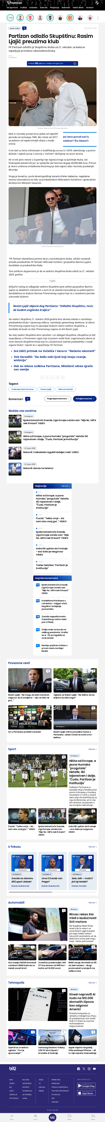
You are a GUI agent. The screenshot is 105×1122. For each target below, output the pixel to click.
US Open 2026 (29, 448)
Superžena (27, 1083)
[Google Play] (86, 1086)
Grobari (89, 7)
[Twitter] (84, 1069)
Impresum (56, 1083)
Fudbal (23, 7)
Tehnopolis (27, 1091)
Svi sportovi (12, 7)
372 (18, 417)
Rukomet (66, 7)
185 (38, 616)
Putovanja (14, 1098)
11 (90, 857)
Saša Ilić (44, 7)
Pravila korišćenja (60, 1087)
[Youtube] (94, 1069)
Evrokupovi (28, 416)
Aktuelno (73, 909)
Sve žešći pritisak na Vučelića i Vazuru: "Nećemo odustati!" (55, 351)
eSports (25, 1087)
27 (93, 708)
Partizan (14, 689)
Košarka (33, 7)
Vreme (41, 1091)
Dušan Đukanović (20, 886)
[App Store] (86, 1093)
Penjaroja (54, 7)
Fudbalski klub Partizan (23, 389)
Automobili (27, 1094)
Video (41, 1080)
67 (38, 645)
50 (19, 433)
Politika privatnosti (60, 1091)
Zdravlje (13, 1094)
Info (11, 1080)
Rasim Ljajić (46, 389)
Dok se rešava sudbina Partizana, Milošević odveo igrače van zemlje (53, 367)
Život (11, 1091)
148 (37, 629)
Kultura (25, 1080)
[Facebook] (78, 1069)
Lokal (24, 1098)
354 (38, 601)
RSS (53, 1098)
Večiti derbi (78, 7)
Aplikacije (56, 1094)
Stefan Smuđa (79, 886)
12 (93, 671)
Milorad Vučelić (65, 389)
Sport (12, 1083)
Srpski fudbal (15, 28)
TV (40, 1083)
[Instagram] (89, 1069)
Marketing (56, 1080)
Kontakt (55, 1102)
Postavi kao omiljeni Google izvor (45, 63)
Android (44, 1042)
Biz (10, 1087)
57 (48, 708)
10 (18, 449)
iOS (72, 1042)
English (42, 1087)
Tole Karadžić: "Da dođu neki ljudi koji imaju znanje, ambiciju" (50, 358)
